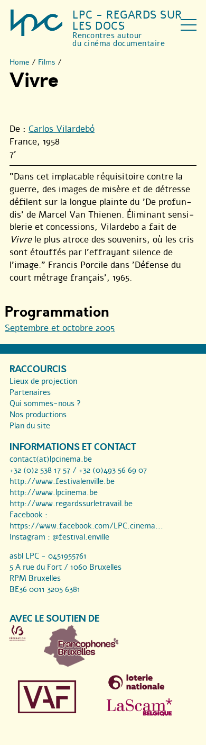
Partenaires (30, 392)
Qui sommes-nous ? (45, 403)
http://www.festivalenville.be (62, 481)
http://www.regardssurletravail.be (71, 503)
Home (20, 62)
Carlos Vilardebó (62, 129)
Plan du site (30, 425)
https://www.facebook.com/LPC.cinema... (86, 525)
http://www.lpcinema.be (54, 492)
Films (46, 62)
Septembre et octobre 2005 (60, 328)
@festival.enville (80, 537)
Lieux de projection (43, 381)
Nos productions (38, 414)
